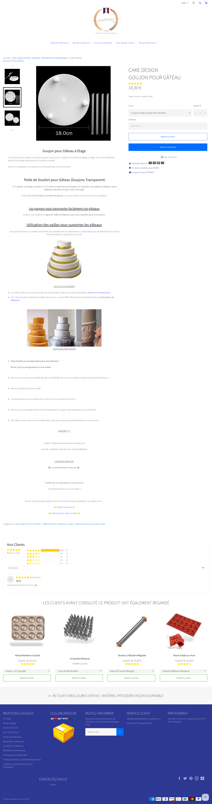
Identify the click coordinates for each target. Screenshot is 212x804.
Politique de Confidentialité (15, 755)
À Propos (7, 718)
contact (53, 784)
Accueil (7, 58)
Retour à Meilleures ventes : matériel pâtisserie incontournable (107, 695)
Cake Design (87, 231)
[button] (135, 83)
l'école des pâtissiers (12, 736)
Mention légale (9, 723)
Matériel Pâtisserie (60, 42)
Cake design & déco (125, 42)
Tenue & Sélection (148, 42)
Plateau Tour (62, 507)
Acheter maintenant (168, 147)
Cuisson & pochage (103, 42)
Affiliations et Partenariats (14, 750)
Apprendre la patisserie (13, 741)
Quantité (197, 106)
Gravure (132, 119)
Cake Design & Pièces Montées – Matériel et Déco (35, 524)
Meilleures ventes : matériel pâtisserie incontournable (40, 58)
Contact (46, 443)
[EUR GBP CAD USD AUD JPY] (184, 3)
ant (70, 507)
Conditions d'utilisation (13, 745)
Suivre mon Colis (10, 727)
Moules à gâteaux (81, 42)
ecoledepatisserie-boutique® (19, 799)
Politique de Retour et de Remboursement (22, 759)
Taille (131, 106)
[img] (23, 577)
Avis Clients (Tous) (11, 732)
